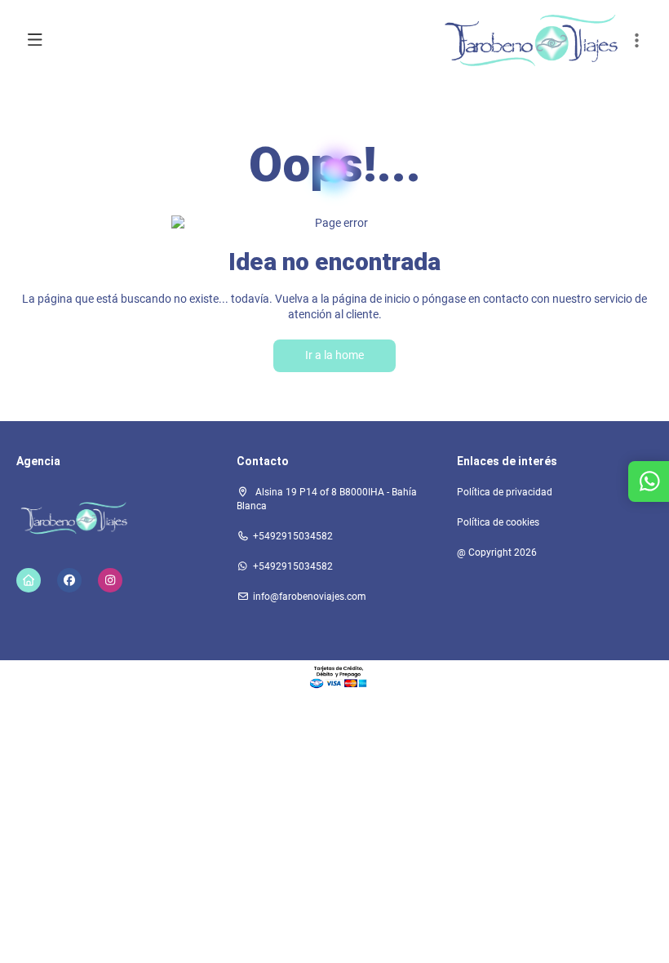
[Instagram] (110, 580)
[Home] (28, 580)
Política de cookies (498, 522)
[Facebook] (69, 580)
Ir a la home (334, 355)
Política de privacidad (504, 492)
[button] (636, 40)
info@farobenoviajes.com (309, 596)
